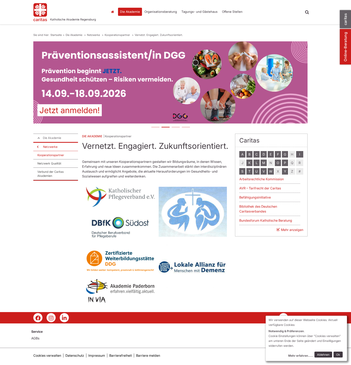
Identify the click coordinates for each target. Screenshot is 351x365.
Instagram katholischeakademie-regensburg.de (51, 317)
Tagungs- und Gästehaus (199, 12)
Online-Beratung (345, 46)
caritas (345, 19)
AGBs (35, 338)
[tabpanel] (170, 82)
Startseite (113, 12)
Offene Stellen (232, 12)
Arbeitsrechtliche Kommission (261, 179)
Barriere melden (148, 355)
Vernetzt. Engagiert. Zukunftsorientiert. (159, 34)
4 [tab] (186, 128)
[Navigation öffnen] (37, 147)
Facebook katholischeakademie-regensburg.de (37, 317)
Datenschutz (74, 355)
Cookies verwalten (47, 355)
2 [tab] (165, 128)
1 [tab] (155, 128)
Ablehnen (323, 354)
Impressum (96, 355)
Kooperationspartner (118, 34)
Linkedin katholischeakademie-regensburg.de (64, 317)
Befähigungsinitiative (255, 197)
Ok (338, 354)
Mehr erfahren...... (300, 355)
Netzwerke (94, 34)
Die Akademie (130, 12)
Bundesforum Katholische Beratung (265, 220)
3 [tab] (175, 128)
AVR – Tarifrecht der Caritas (260, 188)
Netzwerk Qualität (49, 163)
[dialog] (306, 338)
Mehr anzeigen (292, 230)
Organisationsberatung (160, 12)
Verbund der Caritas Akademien (50, 173)
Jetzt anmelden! (69, 110)
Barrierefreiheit (120, 355)
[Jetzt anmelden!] (170, 82)
